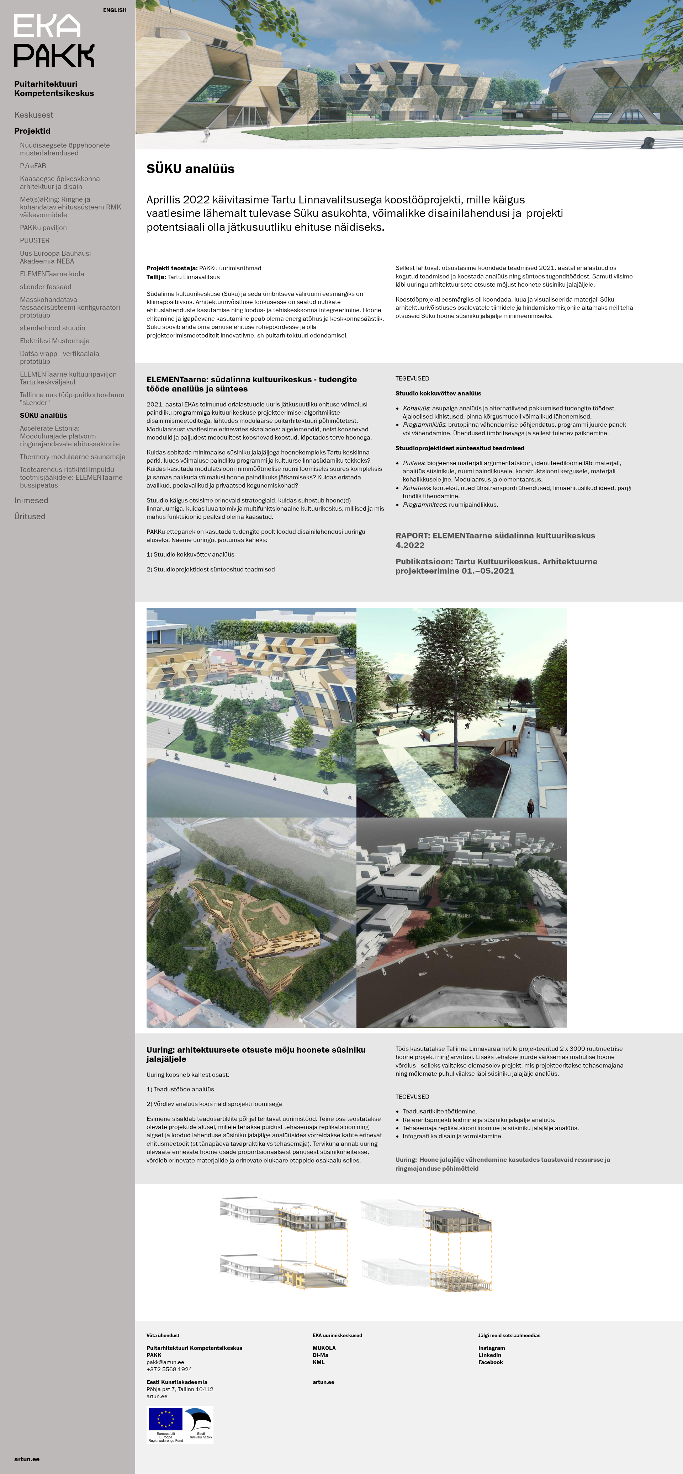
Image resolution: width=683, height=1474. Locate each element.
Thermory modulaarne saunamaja (73, 457)
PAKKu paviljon (43, 228)
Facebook (490, 1362)
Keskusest (33, 115)
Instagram (491, 1348)
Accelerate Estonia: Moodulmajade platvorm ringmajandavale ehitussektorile (70, 436)
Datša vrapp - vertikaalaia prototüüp (59, 357)
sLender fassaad (46, 287)
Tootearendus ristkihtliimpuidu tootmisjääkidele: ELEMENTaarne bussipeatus (71, 477)
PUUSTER (35, 240)
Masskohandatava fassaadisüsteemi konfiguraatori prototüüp (70, 307)
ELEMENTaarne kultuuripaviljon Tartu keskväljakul (68, 378)
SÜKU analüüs (43, 415)
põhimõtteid (460, 1168)
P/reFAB (33, 166)
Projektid (32, 130)
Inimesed (31, 500)
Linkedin (489, 1355)
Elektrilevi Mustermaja (55, 341)
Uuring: (408, 1159)
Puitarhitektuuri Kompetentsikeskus (54, 88)
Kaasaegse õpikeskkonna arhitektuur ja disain (60, 182)
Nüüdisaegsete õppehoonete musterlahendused (65, 149)
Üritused (30, 516)
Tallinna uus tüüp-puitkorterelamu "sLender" (72, 398)
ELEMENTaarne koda (52, 274)
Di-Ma (320, 1355)
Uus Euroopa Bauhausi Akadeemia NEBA (55, 257)
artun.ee (26, 1458)
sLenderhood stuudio (52, 328)
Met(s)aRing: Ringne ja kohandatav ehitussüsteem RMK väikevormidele (70, 207)
